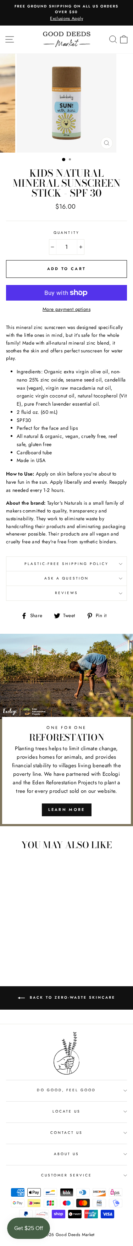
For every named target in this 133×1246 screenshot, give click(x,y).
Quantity (66, 232)
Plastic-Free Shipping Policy (66, 563)
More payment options (66, 309)
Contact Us (66, 1132)
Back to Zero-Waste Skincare (71, 997)
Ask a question (66, 578)
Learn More (66, 809)
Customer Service (66, 1175)
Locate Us (66, 1111)
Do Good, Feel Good (66, 1090)
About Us (66, 1154)
